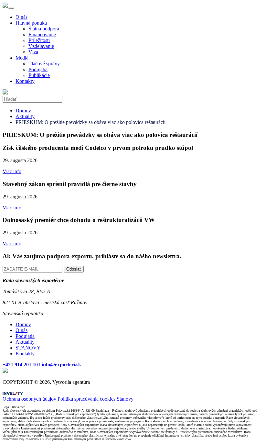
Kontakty (25, 81)
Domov (23, 110)
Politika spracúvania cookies (86, 399)
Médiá (22, 58)
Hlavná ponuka (31, 23)
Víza (33, 52)
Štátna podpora (43, 28)
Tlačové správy (44, 63)
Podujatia (38, 69)
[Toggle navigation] (11, 8)
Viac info (12, 171)
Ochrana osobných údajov (29, 399)
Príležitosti (39, 40)
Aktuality (25, 116)
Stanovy (125, 399)
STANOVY (28, 347)
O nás (21, 17)
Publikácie (39, 75)
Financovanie (42, 34)
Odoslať (73, 269)
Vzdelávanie (41, 46)
